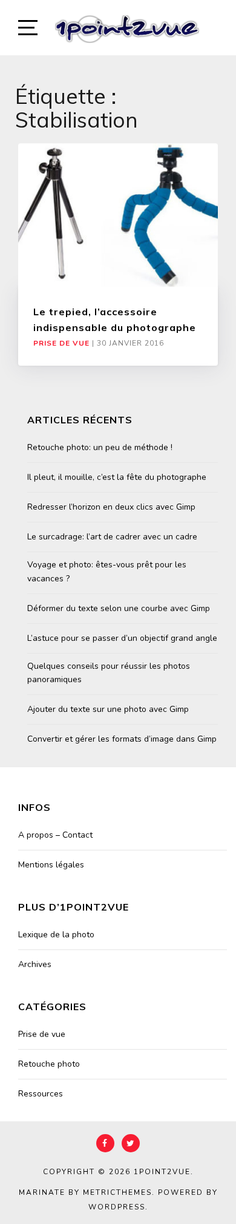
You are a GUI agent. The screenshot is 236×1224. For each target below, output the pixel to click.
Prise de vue (61, 343)
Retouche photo (49, 1064)
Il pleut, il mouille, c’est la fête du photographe (116, 477)
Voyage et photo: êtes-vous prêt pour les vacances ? (106, 571)
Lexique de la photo (56, 934)
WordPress (116, 1207)
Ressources (40, 1093)
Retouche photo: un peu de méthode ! (99, 447)
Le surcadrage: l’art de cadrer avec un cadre (112, 536)
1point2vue (162, 1172)
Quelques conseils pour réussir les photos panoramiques (108, 672)
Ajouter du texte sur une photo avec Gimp (108, 709)
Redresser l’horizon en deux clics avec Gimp (111, 507)
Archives (34, 964)
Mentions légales (51, 864)
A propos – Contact (55, 835)
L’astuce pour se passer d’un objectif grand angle (122, 638)
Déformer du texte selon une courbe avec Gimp (118, 608)
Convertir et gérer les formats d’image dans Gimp (122, 739)
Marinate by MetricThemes (85, 1192)
